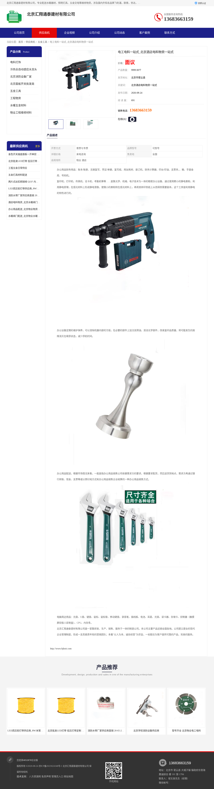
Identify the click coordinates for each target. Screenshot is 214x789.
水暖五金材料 (18, 105)
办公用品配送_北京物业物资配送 (24, 209)
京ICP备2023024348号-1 (50, 766)
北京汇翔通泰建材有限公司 (76, 766)
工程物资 (15, 98)
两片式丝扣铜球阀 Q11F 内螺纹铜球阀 (24, 181)
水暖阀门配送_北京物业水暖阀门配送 (24, 216)
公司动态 (119, 32)
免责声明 (46, 776)
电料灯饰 (15, 62)
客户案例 (144, 32)
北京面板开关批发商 (22, 83)
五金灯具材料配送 (17, 175)
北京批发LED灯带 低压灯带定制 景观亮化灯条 (24, 161)
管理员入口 (57, 776)
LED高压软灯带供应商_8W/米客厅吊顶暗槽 (24, 188)
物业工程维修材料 (21, 112)
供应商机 (44, 32)
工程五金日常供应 (17, 168)
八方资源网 (35, 776)
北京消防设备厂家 (21, 76)
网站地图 (68, 776)
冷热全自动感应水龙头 (23, 69)
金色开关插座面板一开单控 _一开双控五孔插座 (24, 154)
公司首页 (19, 32)
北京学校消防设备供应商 (146, 730)
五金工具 (42, 42)
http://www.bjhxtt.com (61, 648)
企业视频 (69, 32)
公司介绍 (94, 32)
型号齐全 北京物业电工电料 (186, 730)
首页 (20, 42)
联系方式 (169, 32)
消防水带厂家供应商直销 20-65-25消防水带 (24, 195)
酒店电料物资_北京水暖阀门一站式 (24, 202)
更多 (37, 146)
